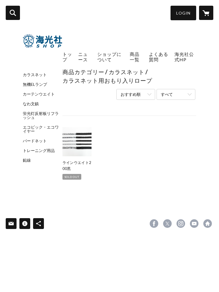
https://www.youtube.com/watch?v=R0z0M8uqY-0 (194, 223)
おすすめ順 (131, 94)
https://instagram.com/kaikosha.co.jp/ (181, 223)
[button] (183, 13)
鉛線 (27, 160)
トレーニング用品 (39, 151)
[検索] (13, 13)
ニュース (83, 56)
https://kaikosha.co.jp (207, 223)
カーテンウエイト (39, 94)
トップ (67, 56)
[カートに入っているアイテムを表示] (206, 13)
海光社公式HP (184, 56)
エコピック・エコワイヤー (41, 129)
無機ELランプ (35, 84)
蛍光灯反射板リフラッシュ (41, 115)
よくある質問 (158, 56)
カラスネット (35, 75)
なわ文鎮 (31, 104)
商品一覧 (134, 56)
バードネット (35, 141)
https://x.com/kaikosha (167, 223)
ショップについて (109, 56)
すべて (167, 94)
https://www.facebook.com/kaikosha (154, 223)
